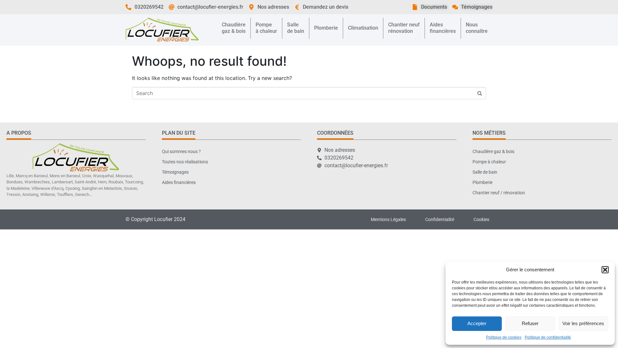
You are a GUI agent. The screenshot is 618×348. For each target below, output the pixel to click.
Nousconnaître (477, 28)
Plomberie (326, 28)
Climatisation (363, 28)
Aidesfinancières (443, 28)
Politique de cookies (503, 337)
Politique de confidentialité (548, 337)
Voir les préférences (583, 323)
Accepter (476, 323)
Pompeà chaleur (266, 28)
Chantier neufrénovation (404, 28)
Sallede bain (295, 28)
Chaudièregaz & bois (234, 28)
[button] (605, 269)
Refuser (530, 323)
